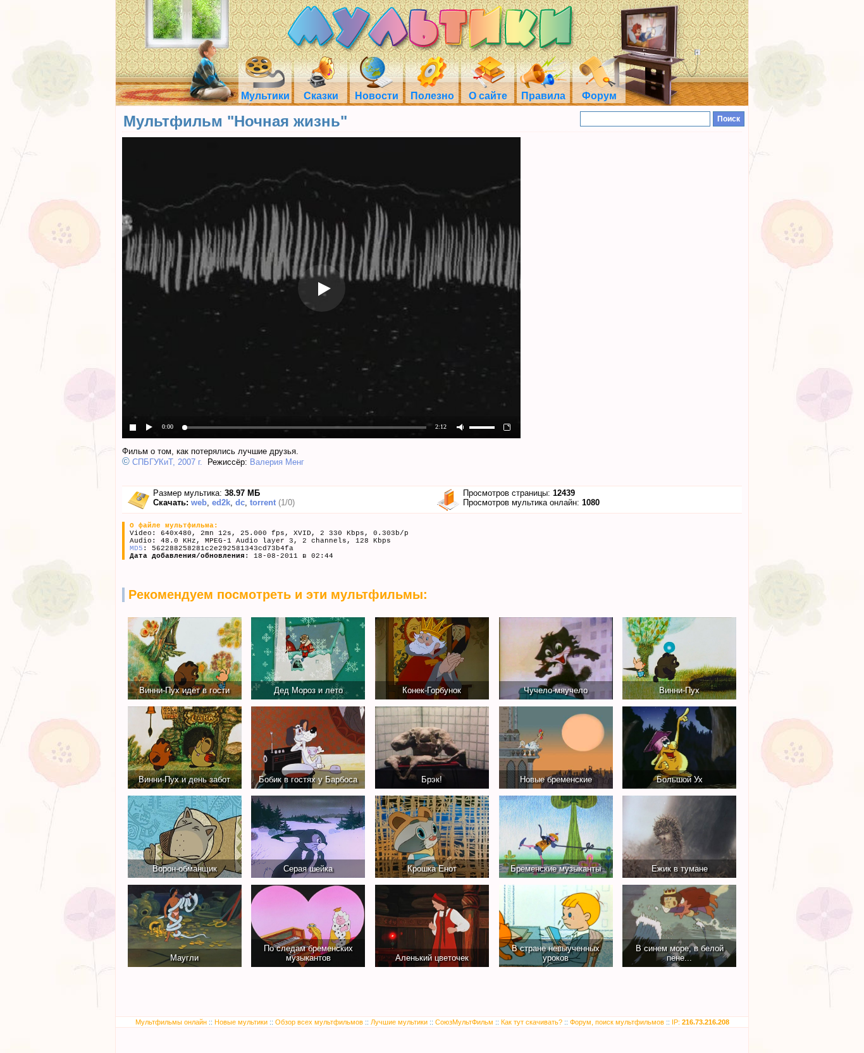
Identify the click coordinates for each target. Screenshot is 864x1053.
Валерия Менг (277, 462)
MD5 (136, 548)
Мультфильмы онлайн (171, 1022)
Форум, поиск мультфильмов (617, 1022)
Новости (376, 95)
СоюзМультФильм (464, 1022)
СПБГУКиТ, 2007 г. (167, 462)
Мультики (265, 95)
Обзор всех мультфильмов (319, 1022)
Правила (543, 95)
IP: (700, 1022)
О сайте (488, 95)
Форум (599, 95)
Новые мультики (241, 1022)
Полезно (432, 95)
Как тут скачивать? (531, 1022)
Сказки (321, 95)
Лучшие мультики (399, 1022)
